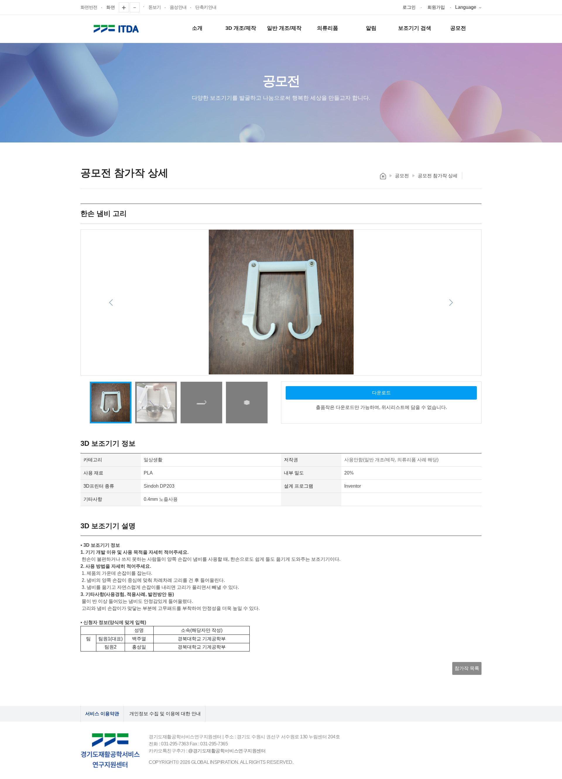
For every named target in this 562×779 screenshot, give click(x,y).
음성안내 (178, 7)
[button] (111, 302)
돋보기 (154, 7)
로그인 (409, 7)
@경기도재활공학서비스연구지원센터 (226, 750)
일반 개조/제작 (284, 28)
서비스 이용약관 (102, 713)
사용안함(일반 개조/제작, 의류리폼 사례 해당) (391, 459)
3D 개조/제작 (240, 28)
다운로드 (381, 392)
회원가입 (436, 7)
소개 (197, 28)
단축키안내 (205, 7)
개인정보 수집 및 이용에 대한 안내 (165, 713)
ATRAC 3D (117, 29)
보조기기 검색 (414, 28)
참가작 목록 (467, 668)
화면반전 (88, 7)
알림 (371, 28)
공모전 (458, 28)
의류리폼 (327, 28)
